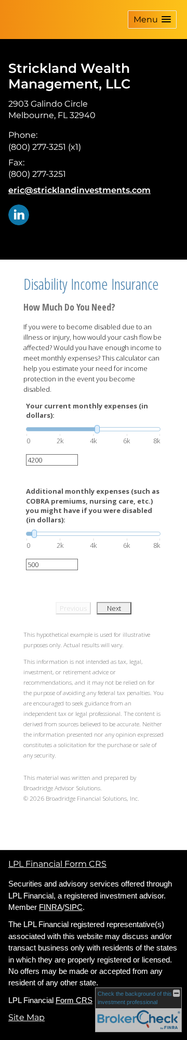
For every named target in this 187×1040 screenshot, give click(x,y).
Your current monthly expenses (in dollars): (87, 410)
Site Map (26, 1017)
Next (114, 608)
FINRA (50, 907)
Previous (73, 608)
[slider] (93, 429)
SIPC (73, 907)
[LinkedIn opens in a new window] (18, 214)
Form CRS (74, 1000)
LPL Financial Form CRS (57, 864)
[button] (152, 19)
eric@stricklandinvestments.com (79, 190)
